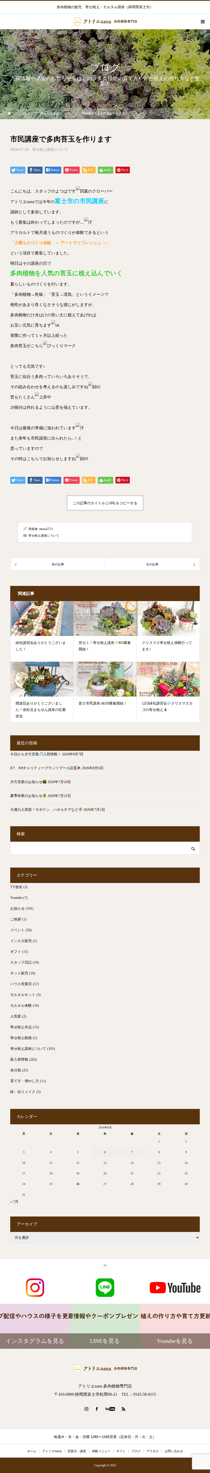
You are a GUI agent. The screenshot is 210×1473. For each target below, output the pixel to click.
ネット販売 (19, 973)
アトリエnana (52, 1451)
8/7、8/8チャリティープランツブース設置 (43, 768)
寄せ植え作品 (21, 1027)
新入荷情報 (19, 1059)
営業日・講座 (77, 1451)
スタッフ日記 (21, 962)
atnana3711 (46, 529)
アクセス (152, 1451)
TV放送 (16, 887)
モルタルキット (22, 995)
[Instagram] (86, 1408)
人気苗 (15, 1016)
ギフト (15, 952)
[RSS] (123, 1408)
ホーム (31, 1451)
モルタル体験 (21, 1006)
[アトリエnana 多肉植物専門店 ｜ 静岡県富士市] (105, 1368)
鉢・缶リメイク (22, 1092)
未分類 (15, 1070)
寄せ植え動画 (21, 1038)
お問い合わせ (174, 1451)
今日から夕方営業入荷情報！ (35, 754)
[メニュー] (202, 21)
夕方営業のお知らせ (26, 782)
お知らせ (17, 908)
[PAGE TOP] (105, 1265)
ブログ (136, 1451)
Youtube (16, 898)
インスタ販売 (21, 941)
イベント (17, 930)
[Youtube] (110, 1408)
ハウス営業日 (21, 984)
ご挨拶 (15, 919)
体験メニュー (101, 1451)
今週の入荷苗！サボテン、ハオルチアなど (44, 810)
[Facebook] (96, 1408)
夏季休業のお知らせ (26, 796)
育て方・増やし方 (24, 1081)
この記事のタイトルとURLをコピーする (105, 503)
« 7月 (14, 1202)
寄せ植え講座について (50, 149)
